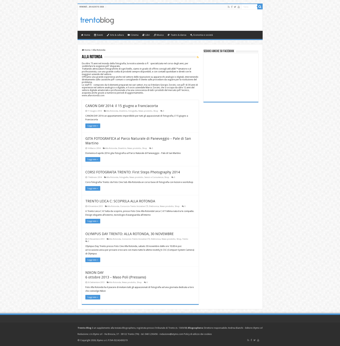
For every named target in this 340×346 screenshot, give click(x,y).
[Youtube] (238, 7)
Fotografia (132, 111)
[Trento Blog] (97, 20)
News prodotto (145, 111)
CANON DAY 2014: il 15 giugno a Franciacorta (121, 106)
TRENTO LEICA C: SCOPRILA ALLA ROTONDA (120, 201)
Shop (155, 111)
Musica (160, 35)
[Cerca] (260, 6)
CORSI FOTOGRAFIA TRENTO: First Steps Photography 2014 (132, 172)
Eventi (100, 35)
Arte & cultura (117, 35)
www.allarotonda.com (93, 95)
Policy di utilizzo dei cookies (198, 334)
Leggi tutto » (92, 126)
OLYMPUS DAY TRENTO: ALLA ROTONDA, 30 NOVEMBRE (129, 234)
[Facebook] (232, 7)
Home (87, 35)
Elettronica (154, 206)
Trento (185, 239)
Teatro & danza (178, 35)
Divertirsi (123, 111)
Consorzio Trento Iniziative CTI (134, 206)
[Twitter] (235, 7)
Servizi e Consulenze (153, 177)
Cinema (134, 35)
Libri (147, 35)
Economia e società (203, 35)
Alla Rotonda (112, 111)
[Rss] (228, 7)
